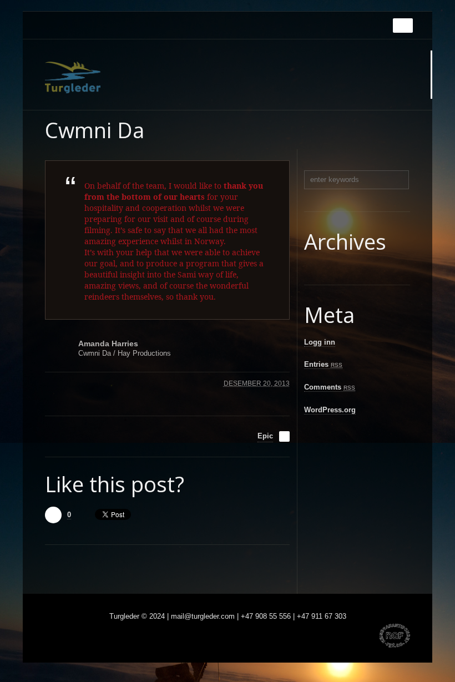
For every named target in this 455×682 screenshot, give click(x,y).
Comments (329, 387)
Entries (323, 364)
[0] (53, 515)
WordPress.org (330, 410)
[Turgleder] (72, 77)
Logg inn (319, 342)
